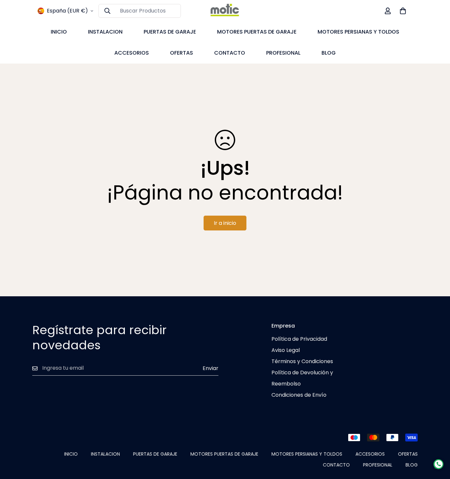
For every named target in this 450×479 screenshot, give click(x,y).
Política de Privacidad (299, 339)
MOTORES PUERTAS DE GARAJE (256, 32)
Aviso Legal (285, 350)
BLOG (329, 53)
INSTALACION (105, 32)
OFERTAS (181, 53)
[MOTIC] (225, 10)
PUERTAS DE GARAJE (170, 32)
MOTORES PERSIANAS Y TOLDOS (358, 32)
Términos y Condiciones (302, 361)
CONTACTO (229, 53)
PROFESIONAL (283, 53)
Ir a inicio (225, 223)
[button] (402, 10)
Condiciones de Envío (298, 395)
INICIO (59, 32)
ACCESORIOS (131, 53)
